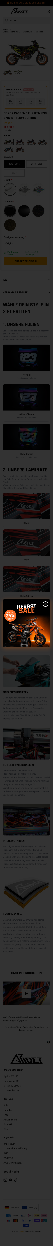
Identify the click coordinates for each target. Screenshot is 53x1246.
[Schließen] (45, 604)
